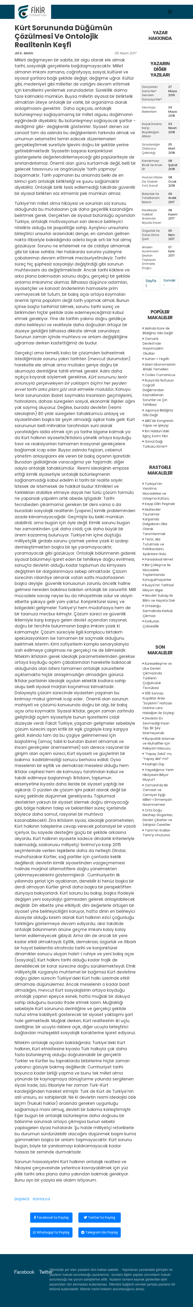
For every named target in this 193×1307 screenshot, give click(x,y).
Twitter (46, 1271)
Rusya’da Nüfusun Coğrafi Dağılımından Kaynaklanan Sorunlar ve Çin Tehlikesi (158, 392)
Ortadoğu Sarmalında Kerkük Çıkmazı (158, 611)
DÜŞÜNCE (22, 1199)
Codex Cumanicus (160, 375)
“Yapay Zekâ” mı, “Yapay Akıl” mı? (157, 756)
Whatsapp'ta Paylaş (52, 1232)
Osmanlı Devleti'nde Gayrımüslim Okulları (153, 346)
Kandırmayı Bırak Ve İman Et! (152, 165)
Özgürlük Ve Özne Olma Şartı (151, 235)
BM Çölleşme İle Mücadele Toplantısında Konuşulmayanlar (157, 572)
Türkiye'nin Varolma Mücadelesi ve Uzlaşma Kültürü (156, 491)
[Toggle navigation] (170, 12)
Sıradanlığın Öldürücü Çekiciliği (151, 148)
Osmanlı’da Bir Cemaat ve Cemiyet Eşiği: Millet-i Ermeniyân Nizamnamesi (157, 795)
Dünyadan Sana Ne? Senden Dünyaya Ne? (152, 93)
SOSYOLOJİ (41, 1199)
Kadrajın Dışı (154, 764)
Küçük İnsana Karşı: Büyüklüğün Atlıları (152, 130)
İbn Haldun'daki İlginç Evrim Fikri (156, 433)
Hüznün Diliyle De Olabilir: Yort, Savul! (152, 181)
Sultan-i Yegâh (157, 358)
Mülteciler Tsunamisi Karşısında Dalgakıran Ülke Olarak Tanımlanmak (155, 521)
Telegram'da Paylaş (101, 1232)
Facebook (24, 1271)
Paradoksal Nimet (159, 559)
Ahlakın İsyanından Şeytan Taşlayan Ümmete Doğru (150, 257)
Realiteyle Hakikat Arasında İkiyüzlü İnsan (151, 216)
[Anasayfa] (33, 12)
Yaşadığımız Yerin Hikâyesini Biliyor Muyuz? (158, 774)
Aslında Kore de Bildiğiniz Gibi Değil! (158, 331)
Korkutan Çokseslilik (151, 624)
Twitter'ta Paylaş (101, 1217)
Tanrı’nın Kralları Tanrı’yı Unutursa (156, 833)
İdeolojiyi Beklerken (149, 109)
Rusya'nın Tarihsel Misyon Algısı (158, 587)
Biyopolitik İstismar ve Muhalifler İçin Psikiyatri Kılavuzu (159, 743)
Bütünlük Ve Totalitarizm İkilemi (151, 198)
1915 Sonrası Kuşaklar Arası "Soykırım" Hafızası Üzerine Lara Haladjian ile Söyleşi (158, 703)
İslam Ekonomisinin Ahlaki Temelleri (159, 367)
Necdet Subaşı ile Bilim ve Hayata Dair (159, 598)
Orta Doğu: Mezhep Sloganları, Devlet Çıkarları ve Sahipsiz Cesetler (158, 817)
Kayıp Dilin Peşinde (160, 503)
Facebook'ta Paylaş (52, 1217)
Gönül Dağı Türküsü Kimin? (155, 444)
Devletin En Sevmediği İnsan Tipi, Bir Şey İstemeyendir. (156, 725)
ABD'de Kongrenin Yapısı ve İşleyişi (158, 423)
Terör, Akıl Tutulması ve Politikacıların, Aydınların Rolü (154, 546)
